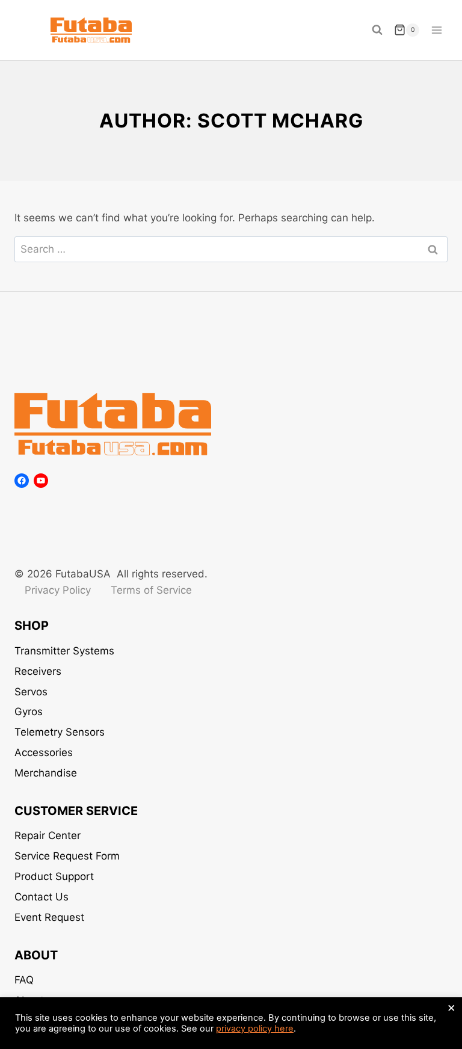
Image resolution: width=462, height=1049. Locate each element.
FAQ (24, 980)
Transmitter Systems (64, 651)
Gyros (28, 712)
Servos (31, 692)
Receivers (37, 671)
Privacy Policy (58, 590)
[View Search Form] (377, 30)
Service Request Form (67, 856)
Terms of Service (151, 590)
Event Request (49, 917)
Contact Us (41, 897)
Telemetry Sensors (59, 732)
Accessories (43, 752)
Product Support (54, 876)
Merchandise (45, 773)
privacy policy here (255, 1028)
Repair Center (47, 835)
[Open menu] (436, 29)
